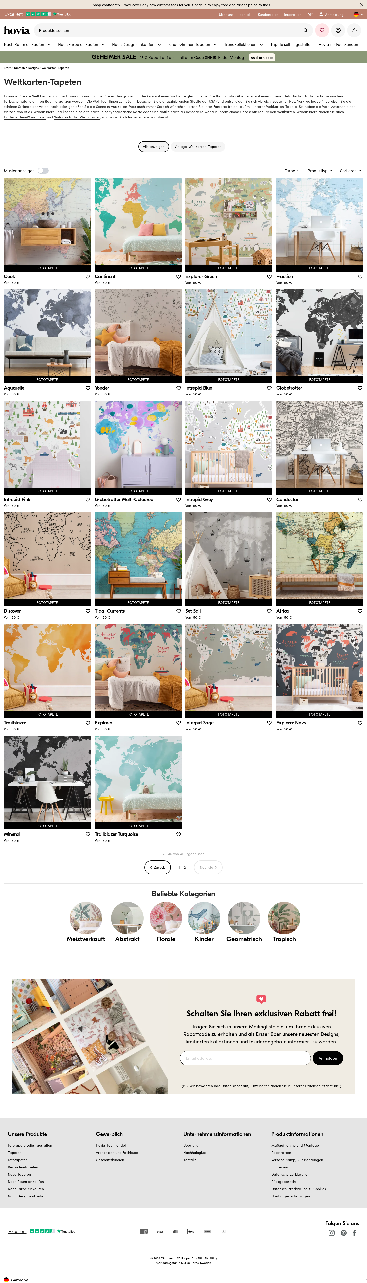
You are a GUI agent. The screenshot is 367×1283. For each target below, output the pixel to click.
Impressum (280, 1167)
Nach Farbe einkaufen (26, 1188)
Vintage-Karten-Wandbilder (77, 117)
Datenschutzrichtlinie (322, 1085)
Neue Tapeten (19, 1174)
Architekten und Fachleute (117, 1152)
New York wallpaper (305, 101)
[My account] (338, 30)
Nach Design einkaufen (26, 1196)
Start (7, 68)
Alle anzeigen (154, 146)
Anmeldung (334, 14)
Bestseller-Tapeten (23, 1167)
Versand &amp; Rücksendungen (297, 1159)
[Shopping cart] (354, 30)
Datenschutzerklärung (289, 1174)
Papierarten (281, 1152)
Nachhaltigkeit (195, 1152)
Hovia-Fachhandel (111, 1145)
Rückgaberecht (283, 1181)
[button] (356, 14)
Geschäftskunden (110, 1159)
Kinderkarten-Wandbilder (25, 117)
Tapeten (19, 68)
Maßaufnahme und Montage (295, 1145)
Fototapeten (18, 1159)
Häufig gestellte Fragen (290, 1196)
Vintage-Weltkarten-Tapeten (198, 146)
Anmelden (328, 1058)
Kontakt (190, 1159)
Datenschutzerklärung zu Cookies (298, 1188)
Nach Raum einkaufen (26, 1181)
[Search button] (306, 30)
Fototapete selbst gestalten (30, 1145)
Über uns (191, 1145)
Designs (33, 68)
